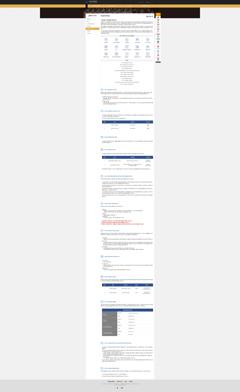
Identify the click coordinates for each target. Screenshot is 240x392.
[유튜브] (149, 16)
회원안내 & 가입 (145, 6)
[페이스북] (147, 16)
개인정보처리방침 (90, 28)
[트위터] (150, 16)
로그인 (142, 2)
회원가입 (148, 2)
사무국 (125, 381)
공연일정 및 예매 (95, 6)
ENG (152, 2)
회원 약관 (89, 26)
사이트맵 (88, 33)
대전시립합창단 (112, 6)
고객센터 (88, 31)
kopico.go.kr (131, 331)
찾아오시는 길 (119, 381)
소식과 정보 (128, 6)
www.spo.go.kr (131, 319)
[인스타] (152, 16)
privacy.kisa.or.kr (131, 325)
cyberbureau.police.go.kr (133, 313)
